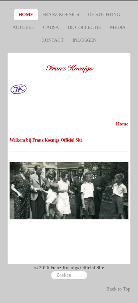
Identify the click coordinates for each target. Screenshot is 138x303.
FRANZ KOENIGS (60, 14)
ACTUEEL (23, 27)
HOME (25, 14)
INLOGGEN (84, 40)
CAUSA (51, 27)
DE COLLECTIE (84, 27)
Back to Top (118, 289)
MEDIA (117, 27)
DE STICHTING (104, 14)
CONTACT (53, 40)
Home (122, 124)
